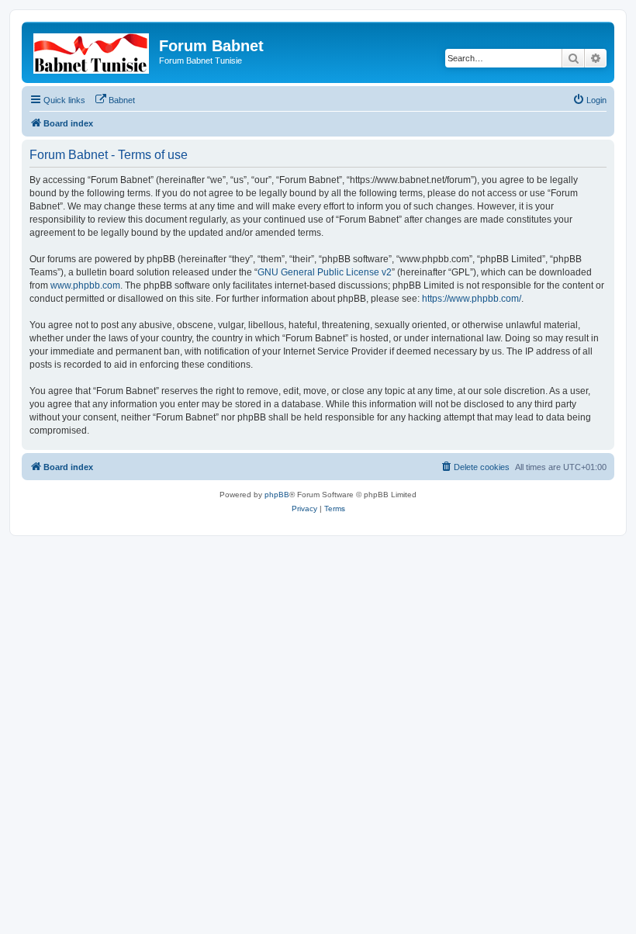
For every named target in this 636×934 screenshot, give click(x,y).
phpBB (276, 494)
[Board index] (92, 50)
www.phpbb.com (85, 285)
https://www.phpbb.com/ (471, 298)
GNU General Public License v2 (325, 272)
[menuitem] (115, 100)
